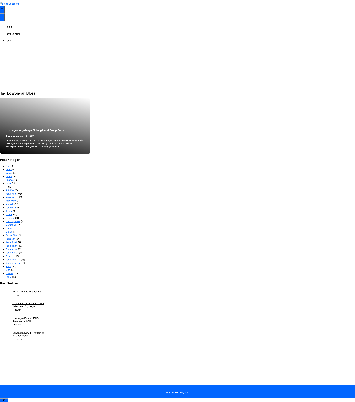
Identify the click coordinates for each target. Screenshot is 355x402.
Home (9, 26)
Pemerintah (11, 242)
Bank (8, 166)
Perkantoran (12, 252)
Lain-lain (10, 218)
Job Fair (10, 190)
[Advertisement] (177, 69)
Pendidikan (11, 245)
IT (6, 186)
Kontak (9, 40)
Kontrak (10, 204)
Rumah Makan (13, 259)
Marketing (11, 225)
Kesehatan (11, 200)
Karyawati (11, 197)
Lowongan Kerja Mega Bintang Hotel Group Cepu (35, 130)
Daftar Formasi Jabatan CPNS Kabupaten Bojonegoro (28, 305)
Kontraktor (11, 207)
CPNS (9, 169)
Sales (8, 266)
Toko (8, 276)
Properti (10, 256)
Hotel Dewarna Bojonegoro (26, 291)
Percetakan (11, 249)
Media (9, 228)
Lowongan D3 (13, 221)
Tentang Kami (13, 33)
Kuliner (9, 214)
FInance (10, 179)
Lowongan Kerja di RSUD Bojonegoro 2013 (25, 319)
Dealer (9, 173)
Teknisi (9, 273)
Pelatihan (10, 238)
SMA (8, 270)
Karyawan (11, 193)
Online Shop (12, 235)
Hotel (8, 183)
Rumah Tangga (13, 263)
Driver (9, 176)
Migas (9, 231)
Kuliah (9, 211)
